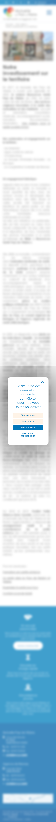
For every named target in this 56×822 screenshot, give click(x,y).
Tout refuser (28, 421)
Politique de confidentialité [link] (28, 434)
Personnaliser (28, 427)
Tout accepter (28, 415)
